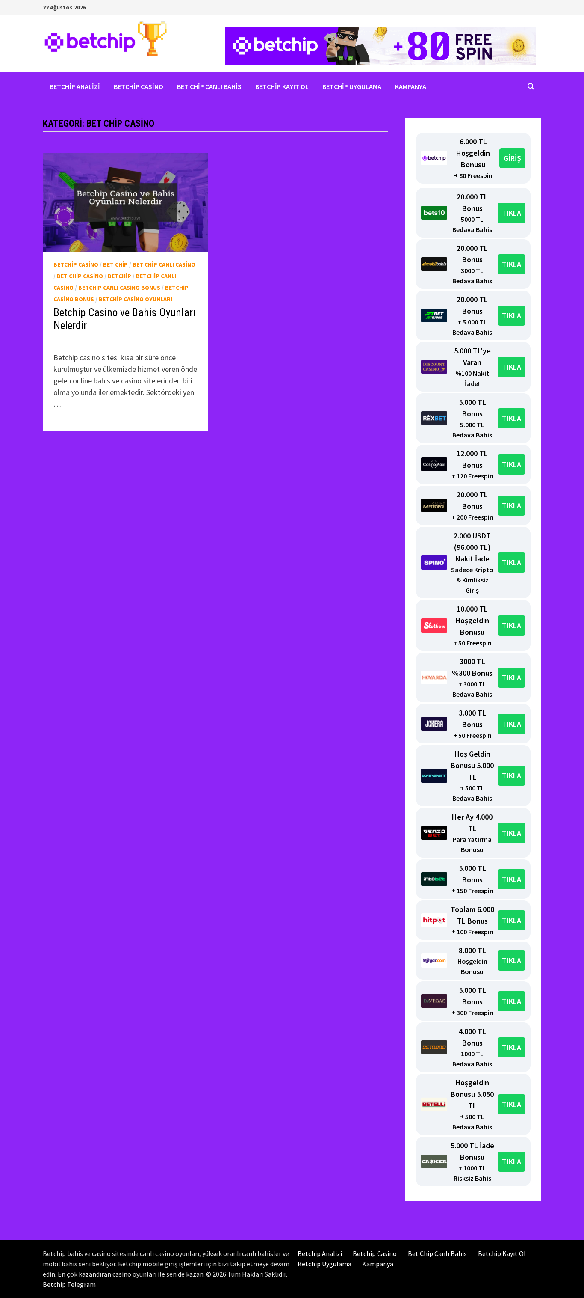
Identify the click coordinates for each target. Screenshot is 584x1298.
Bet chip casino (80, 276)
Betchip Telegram (69, 1284)
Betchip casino (75, 264)
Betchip (119, 276)
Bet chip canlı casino (164, 264)
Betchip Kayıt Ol (282, 86)
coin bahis (79, 341)
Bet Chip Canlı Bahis (209, 86)
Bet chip (115, 264)
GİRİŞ (512, 158)
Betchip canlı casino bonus (119, 287)
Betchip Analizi (75, 86)
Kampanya (410, 86)
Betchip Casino (138, 86)
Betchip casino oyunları (135, 299)
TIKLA (511, 213)
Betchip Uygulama (351, 86)
